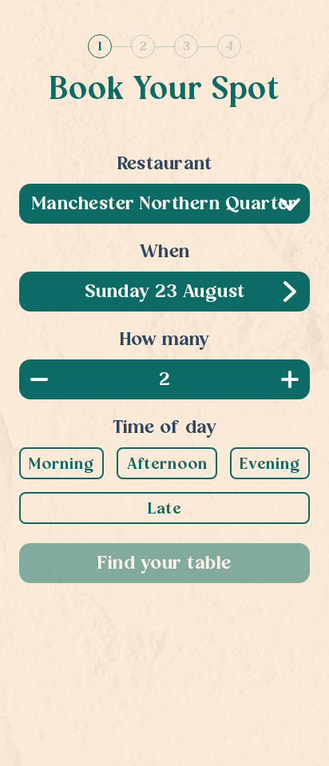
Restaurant (164, 164)
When (164, 252)
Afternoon (167, 465)
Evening (270, 465)
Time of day (165, 428)
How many (165, 340)
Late (164, 510)
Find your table (164, 564)
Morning (61, 465)
